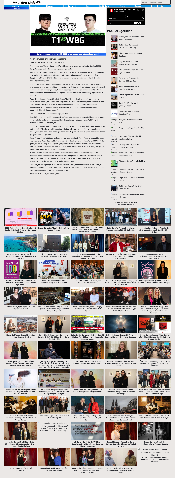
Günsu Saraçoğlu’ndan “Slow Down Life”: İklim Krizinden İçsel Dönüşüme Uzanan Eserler (154, 337)
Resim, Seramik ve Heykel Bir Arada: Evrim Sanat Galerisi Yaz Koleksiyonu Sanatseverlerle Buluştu (87, 230)
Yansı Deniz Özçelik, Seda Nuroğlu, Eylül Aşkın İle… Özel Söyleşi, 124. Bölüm (87, 309)
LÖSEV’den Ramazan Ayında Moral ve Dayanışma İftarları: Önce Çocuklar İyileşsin (154, 363)
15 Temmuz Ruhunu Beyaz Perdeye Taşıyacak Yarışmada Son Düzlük (54, 281)
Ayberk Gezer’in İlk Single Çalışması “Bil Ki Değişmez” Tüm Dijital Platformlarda (121, 256)
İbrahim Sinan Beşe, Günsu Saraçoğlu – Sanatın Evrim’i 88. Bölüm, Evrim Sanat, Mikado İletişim (121, 282)
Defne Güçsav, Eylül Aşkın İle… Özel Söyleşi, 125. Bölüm (20, 308)
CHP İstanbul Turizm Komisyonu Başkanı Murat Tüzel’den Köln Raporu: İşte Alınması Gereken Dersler (121, 418)
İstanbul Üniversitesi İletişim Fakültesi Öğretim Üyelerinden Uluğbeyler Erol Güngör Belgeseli (54, 309)
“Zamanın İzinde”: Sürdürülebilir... (132, 161)
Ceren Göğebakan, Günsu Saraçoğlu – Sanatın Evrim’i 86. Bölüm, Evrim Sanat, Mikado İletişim (54, 337)
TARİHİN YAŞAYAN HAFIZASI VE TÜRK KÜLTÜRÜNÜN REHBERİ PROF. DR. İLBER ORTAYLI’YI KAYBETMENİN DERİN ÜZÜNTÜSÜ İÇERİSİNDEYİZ (54, 364)
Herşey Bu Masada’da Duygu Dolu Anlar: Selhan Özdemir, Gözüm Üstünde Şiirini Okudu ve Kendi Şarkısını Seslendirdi (154, 310)
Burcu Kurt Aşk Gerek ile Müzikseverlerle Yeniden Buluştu (154, 443)
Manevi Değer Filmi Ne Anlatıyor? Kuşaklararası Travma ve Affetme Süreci (121, 470)
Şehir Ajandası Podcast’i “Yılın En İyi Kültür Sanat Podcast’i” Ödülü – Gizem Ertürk (154, 230)
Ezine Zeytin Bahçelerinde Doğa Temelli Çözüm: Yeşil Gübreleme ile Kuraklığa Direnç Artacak (87, 337)
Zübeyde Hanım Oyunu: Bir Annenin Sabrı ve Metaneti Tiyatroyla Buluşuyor (121, 336)
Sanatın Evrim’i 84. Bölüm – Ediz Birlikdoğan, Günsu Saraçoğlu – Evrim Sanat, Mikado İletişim (20, 444)
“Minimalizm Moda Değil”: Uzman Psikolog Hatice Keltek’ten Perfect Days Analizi (154, 256)
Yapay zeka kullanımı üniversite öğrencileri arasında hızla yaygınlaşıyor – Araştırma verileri (87, 256)
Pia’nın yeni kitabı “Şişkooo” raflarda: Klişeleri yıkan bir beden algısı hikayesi (154, 281)
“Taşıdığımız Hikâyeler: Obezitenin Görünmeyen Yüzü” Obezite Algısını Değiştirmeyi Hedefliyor (54, 391)
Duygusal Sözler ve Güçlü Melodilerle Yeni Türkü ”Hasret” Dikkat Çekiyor (154, 417)
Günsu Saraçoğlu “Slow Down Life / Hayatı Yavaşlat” (54, 417)
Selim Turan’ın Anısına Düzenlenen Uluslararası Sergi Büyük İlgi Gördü (120, 229)
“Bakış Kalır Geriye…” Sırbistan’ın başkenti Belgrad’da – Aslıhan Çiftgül (87, 362)
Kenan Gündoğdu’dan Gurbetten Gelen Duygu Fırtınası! (54, 229)
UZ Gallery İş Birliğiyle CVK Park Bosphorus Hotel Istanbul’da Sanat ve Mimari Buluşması (87, 444)
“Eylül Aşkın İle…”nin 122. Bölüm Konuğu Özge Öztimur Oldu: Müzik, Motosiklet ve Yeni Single (20, 363)
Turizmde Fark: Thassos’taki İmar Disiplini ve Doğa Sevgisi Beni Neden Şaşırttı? (20, 256)
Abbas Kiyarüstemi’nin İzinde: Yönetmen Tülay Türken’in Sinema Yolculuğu (121, 391)
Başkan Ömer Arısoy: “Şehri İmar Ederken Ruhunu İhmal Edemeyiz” (54, 429)
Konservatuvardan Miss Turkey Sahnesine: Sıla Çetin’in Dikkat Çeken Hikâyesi (154, 459)
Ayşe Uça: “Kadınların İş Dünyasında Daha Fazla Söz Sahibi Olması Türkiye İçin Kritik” (20, 282)
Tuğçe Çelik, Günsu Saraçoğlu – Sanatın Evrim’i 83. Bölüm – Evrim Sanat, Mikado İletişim (87, 470)
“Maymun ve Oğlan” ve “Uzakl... (131, 128)
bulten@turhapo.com (127, 204)
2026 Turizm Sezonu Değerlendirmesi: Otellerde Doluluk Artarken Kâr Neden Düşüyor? (20, 230)
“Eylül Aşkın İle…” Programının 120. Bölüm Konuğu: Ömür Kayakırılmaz (87, 390)
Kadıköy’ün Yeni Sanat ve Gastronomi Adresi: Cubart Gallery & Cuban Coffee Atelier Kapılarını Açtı (154, 391)
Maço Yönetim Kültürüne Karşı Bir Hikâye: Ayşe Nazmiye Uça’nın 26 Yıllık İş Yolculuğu (121, 363)
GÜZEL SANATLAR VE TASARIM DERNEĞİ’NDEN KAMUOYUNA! (54, 255)
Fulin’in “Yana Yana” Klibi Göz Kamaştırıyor (21, 469)
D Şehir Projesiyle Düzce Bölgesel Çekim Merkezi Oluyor (87, 281)
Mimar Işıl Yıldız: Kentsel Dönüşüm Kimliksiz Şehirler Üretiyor (20, 336)
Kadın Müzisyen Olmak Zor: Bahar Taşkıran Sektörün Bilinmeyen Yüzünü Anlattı (121, 444)
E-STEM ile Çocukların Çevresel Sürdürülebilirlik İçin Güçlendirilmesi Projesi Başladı (21, 418)
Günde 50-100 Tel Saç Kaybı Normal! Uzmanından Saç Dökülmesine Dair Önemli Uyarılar (21, 391)
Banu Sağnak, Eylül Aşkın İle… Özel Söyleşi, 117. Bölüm (54, 469)
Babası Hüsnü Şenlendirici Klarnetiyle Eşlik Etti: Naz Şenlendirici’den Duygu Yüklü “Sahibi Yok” (121, 309)
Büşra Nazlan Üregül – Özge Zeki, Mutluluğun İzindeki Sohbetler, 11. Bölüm (87, 418)
